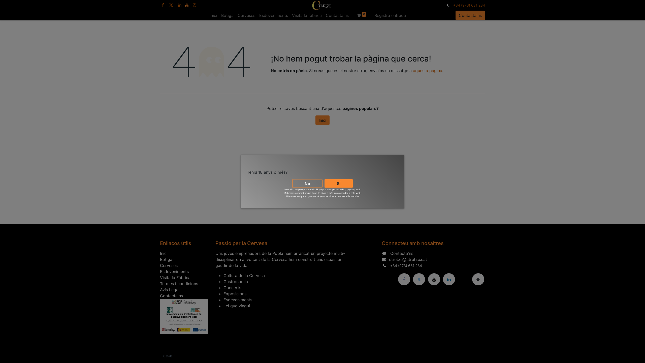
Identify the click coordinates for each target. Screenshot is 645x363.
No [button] (307, 183)
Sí (338, 183)
